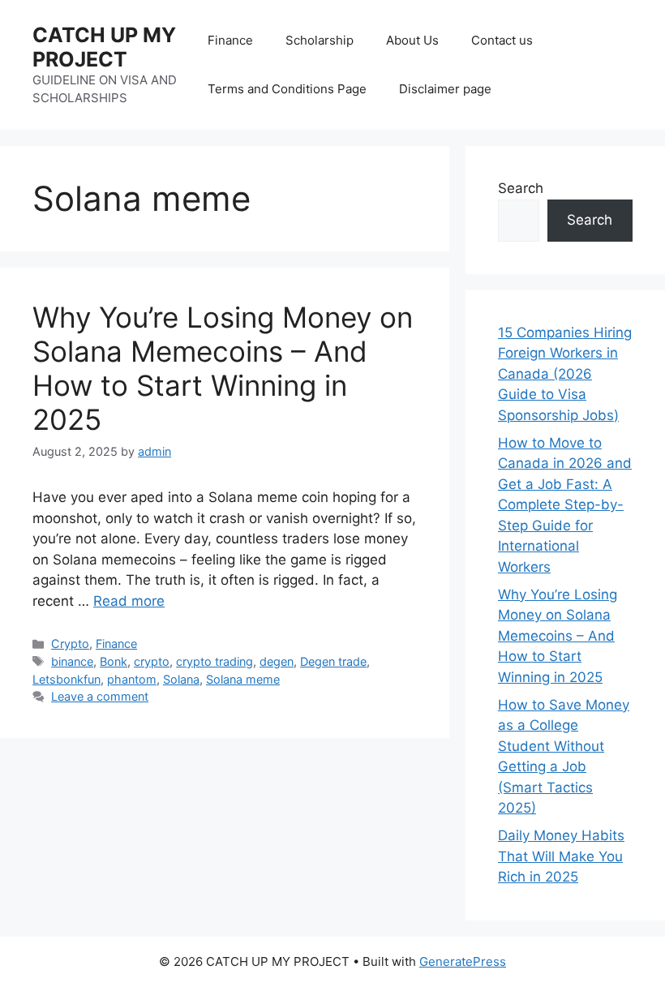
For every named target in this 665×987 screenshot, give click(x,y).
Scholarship (319, 40)
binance (72, 661)
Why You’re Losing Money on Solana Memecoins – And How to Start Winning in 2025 (222, 368)
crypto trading (214, 661)
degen (277, 661)
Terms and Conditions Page (287, 89)
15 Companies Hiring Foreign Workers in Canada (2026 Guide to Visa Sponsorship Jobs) (565, 373)
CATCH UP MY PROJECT (104, 47)
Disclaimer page (445, 89)
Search (520, 188)
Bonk (113, 661)
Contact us (502, 40)
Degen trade (333, 661)
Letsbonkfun (66, 679)
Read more (129, 601)
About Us (412, 40)
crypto (151, 661)
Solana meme (243, 679)
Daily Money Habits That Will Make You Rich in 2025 (561, 856)
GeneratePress (462, 961)
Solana (181, 679)
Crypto (70, 643)
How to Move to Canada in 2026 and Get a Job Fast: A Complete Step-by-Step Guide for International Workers (565, 505)
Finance (230, 40)
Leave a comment (99, 696)
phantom (132, 679)
